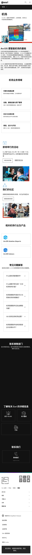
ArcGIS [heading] (3, 492)
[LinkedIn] (28, 477)
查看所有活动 (19, 160)
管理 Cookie (5, 542)
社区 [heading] (3, 495)
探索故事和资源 (8, 199)
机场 (3, 7)
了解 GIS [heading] (4, 499)
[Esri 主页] (4, 2)
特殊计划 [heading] (4, 506)
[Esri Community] (20, 480)
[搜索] (25, 2)
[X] (24, 477)
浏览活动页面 (7, 160)
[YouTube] (28, 480)
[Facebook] (20, 477)
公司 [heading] (3, 503)
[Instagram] (24, 480)
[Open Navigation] (30, 2)
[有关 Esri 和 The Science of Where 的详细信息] (5, 481)
